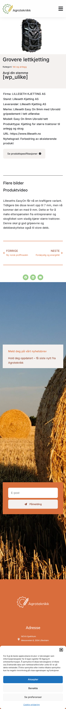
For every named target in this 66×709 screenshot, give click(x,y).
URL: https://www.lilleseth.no (22, 133)
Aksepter (33, 679)
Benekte (33, 688)
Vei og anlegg (20, 66)
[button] (61, 649)
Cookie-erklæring (31, 704)
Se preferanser (33, 697)
